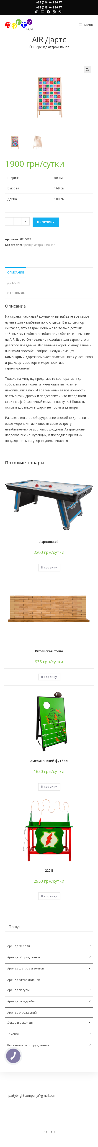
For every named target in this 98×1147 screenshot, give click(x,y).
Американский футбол (49, 761)
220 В (49, 870)
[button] (87, 69)
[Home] (30, 47)
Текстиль (14, 1034)
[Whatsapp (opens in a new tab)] (60, 12)
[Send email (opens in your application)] (42, 12)
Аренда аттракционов (52, 47)
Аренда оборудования (23, 957)
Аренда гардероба (21, 1001)
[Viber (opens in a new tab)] (54, 12)
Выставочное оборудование (28, 1045)
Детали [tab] (13, 283)
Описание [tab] (15, 272)
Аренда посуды (18, 990)
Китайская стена (49, 651)
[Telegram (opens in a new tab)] (48, 12)
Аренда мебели (18, 946)
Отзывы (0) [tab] (16, 293)
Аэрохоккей (49, 541)
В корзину (45, 222)
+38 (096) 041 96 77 (49, 2)
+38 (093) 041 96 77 (49, 7)
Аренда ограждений (22, 1012)
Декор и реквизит (20, 1022)
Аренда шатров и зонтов (25, 968)
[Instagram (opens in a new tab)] (37, 12)
